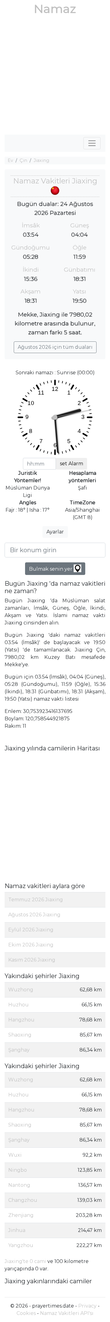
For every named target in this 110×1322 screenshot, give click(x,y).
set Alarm (71, 463)
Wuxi (15, 1155)
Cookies (26, 1313)
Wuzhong (20, 990)
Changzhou (22, 1200)
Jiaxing (41, 160)
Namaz (55, 9)
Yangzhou (20, 1245)
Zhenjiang (21, 1215)
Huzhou (18, 1005)
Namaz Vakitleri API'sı (67, 1313)
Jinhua (16, 1230)
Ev (10, 160)
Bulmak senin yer (51, 569)
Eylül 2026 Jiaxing (30, 930)
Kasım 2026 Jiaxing (31, 960)
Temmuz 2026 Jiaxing (35, 900)
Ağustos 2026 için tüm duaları (55, 347)
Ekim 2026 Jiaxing (30, 945)
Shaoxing (19, 1035)
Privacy (87, 1306)
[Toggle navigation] (92, 143)
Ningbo (17, 1170)
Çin (23, 160)
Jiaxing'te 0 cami (25, 1261)
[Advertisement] (55, 76)
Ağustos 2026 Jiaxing (34, 915)
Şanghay (19, 1050)
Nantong (19, 1185)
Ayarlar (55, 532)
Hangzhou (21, 1020)
